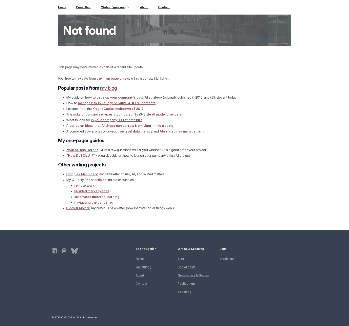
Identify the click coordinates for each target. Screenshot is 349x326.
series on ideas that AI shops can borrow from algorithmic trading (121, 126)
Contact (164, 7)
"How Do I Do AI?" (80, 156)
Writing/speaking (113, 7)
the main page (108, 78)
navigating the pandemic (93, 202)
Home (62, 7)
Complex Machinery (82, 174)
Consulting (83, 7)
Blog (181, 258)
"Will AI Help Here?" (82, 150)
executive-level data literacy (129, 131)
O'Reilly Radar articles (89, 180)
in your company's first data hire (116, 120)
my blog (108, 88)
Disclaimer (227, 258)
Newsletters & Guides (193, 275)
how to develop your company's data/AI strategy (123, 97)
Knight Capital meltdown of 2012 (118, 109)
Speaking (184, 291)
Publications (187, 283)
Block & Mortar (78, 208)
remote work (84, 185)
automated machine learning (96, 197)
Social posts (187, 267)
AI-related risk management (182, 131)
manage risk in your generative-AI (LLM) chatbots (117, 103)
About (144, 7)
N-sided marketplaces (91, 191)
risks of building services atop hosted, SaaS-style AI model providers (127, 114)
